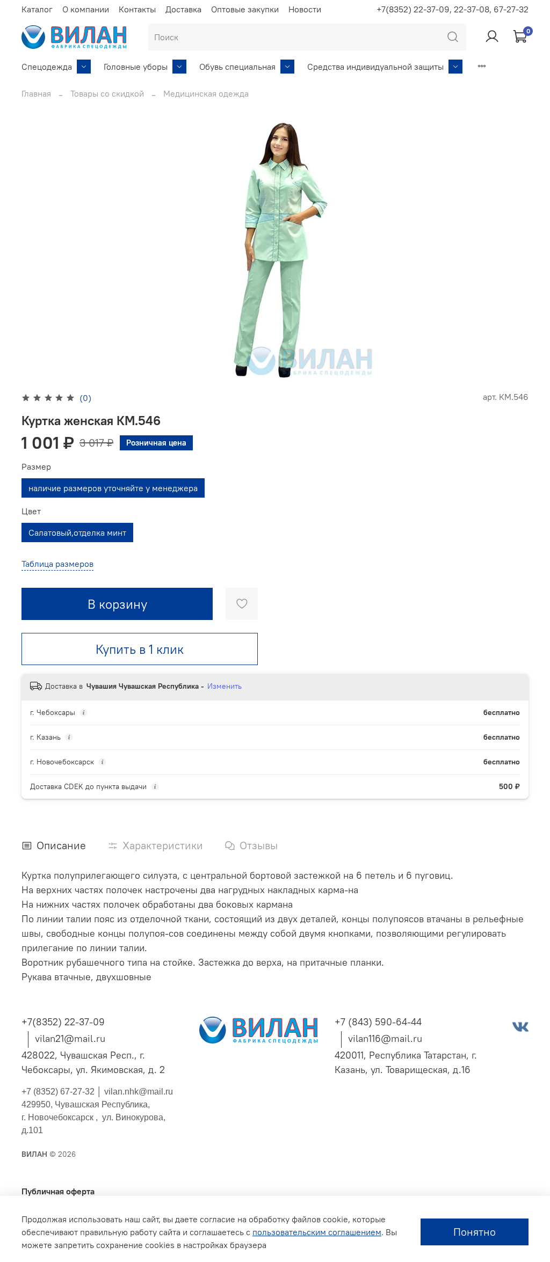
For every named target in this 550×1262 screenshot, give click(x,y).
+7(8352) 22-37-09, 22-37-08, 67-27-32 (453, 9)
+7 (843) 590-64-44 (378, 1022)
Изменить (224, 686)
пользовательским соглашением (316, 1232)
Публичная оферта (58, 1191)
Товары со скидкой (107, 93)
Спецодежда (46, 66)
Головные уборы (136, 66)
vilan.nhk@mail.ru (138, 1091)
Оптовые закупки (245, 9)
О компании (85, 9)
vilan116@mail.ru (385, 1038)
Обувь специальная (237, 66)
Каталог (37, 9)
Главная (36, 93)
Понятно (474, 1231)
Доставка (183, 9)
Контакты (137, 9)
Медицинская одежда (206, 93)
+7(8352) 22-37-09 (63, 1022)
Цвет (31, 511)
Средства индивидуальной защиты (375, 66)
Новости (304, 9)
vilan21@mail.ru (70, 1038)
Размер (36, 467)
